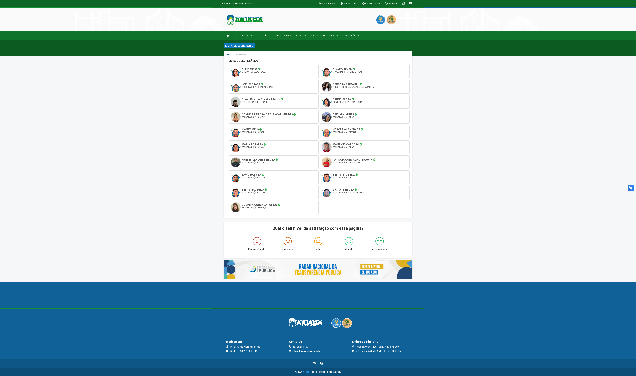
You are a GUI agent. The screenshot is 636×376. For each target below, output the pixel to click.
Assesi (306, 372)
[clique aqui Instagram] (322, 363)
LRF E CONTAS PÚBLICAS (323, 35)
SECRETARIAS (283, 35)
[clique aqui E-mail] (314, 363)
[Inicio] (228, 35)
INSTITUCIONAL (242, 35)
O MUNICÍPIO (263, 35)
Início (228, 54)
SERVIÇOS (301, 35)
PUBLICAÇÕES (350, 35)
